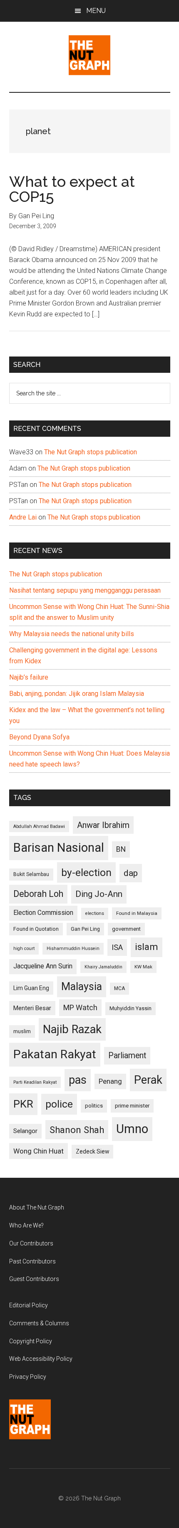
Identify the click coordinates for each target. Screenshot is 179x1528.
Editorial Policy (28, 1305)
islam (146, 946)
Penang (110, 1081)
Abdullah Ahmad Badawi (39, 826)
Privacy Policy (27, 1376)
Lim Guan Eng (31, 988)
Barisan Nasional (58, 847)
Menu (96, 11)
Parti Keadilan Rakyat (35, 1082)
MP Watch (80, 1007)
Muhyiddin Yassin (130, 1008)
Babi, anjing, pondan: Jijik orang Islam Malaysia (76, 694)
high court (24, 948)
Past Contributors (32, 1261)
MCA (119, 988)
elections (94, 913)
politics (94, 1106)
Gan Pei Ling (85, 929)
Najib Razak (72, 1029)
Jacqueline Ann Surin (42, 966)
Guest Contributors (34, 1279)
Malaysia (81, 986)
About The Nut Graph (36, 1207)
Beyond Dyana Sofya (39, 737)
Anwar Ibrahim (103, 825)
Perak (148, 1080)
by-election (86, 872)
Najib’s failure (28, 677)
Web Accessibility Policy (40, 1358)
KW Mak (143, 967)
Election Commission (43, 913)
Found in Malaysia (136, 913)
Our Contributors (31, 1243)
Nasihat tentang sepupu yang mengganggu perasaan (85, 590)
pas (78, 1080)
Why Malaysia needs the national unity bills (71, 634)
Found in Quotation (36, 929)
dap (131, 873)
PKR (23, 1104)
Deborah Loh (38, 894)
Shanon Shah (77, 1129)
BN (121, 849)
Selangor (25, 1131)
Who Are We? (26, 1225)
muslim (22, 1031)
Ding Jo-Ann (98, 894)
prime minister (132, 1106)
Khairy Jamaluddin (103, 967)
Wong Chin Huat (38, 1151)
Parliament (127, 1055)
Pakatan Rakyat (54, 1054)
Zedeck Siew (92, 1151)
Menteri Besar (32, 1008)
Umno (132, 1129)
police (59, 1104)
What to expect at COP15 (72, 189)
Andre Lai (23, 517)
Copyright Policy (30, 1341)
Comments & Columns (39, 1323)
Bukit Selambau (31, 874)
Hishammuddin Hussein (73, 948)
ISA (117, 947)
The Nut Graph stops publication (90, 452)
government (126, 929)
